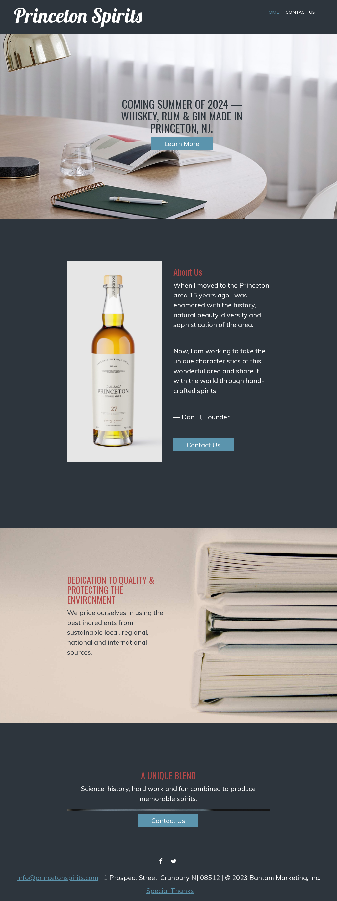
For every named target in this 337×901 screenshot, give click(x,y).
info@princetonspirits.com (57, 877)
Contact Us (300, 12)
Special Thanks (170, 891)
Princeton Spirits (78, 15)
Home (272, 12)
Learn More (181, 144)
